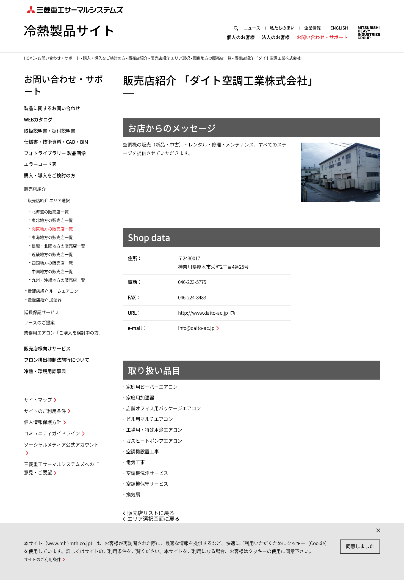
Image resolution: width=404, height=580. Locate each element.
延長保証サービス (41, 312)
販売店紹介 (138, 58)
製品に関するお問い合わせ (52, 108)
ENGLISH (339, 28)
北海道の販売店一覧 (50, 212)
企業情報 (312, 28)
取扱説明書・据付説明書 (49, 131)
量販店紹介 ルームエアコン (53, 291)
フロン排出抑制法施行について (56, 360)
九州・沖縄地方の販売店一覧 (58, 280)
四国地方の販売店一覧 (52, 263)
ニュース (252, 28)
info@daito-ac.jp (196, 328)
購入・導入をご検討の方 (104, 58)
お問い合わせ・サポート (322, 37)
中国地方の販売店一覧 (52, 271)
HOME (29, 58)
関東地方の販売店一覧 (212, 58)
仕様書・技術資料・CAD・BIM (56, 142)
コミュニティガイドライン (52, 433)
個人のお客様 (241, 37)
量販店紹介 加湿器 (45, 300)
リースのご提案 (39, 322)
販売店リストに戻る (150, 513)
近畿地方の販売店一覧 (52, 254)
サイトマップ (38, 399)
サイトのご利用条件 (45, 411)
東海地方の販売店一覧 (52, 237)
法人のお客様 (276, 37)
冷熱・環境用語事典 (45, 371)
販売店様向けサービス (47, 348)
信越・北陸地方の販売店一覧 (58, 246)
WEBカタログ (38, 119)
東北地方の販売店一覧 (52, 220)
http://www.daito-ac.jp (203, 313)
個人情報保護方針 (42, 422)
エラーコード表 (40, 164)
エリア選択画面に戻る (153, 518)
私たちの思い (282, 28)
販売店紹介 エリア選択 (170, 58)
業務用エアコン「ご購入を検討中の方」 (63, 333)
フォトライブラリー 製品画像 (55, 153)
